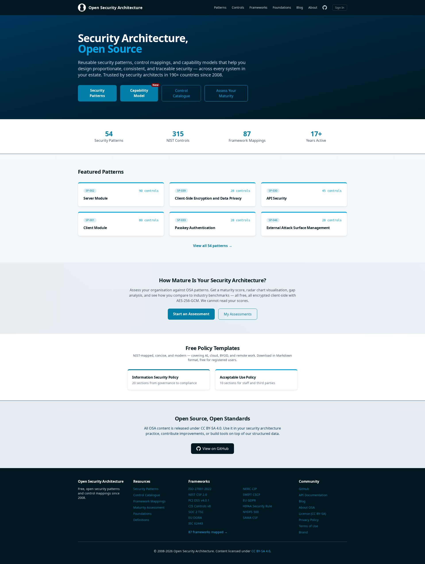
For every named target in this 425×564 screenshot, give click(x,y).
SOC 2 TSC (196, 512)
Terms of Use (308, 526)
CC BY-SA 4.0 (260, 551)
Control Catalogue (181, 93)
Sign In (339, 8)
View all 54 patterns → (212, 245)
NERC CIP (250, 489)
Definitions (141, 520)
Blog (299, 7)
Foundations (282, 7)
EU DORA (195, 517)
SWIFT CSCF (251, 494)
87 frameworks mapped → (208, 532)
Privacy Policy (309, 520)
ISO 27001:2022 (199, 489)
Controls (238, 7)
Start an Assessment (191, 313)
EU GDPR (249, 500)
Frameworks (258, 7)
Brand (303, 532)
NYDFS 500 (251, 512)
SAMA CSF (250, 517)
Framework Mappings (149, 501)
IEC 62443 (195, 523)
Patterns (220, 7)
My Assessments (238, 314)
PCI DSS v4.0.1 (198, 500)
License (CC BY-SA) (312, 513)
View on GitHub (216, 448)
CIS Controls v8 (199, 506)
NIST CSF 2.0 (197, 494)
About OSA (307, 507)
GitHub (304, 489)
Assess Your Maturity (226, 93)
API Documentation (313, 495)
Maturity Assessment (148, 507)
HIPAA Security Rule (257, 506)
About (312, 7)
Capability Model (144, 91)
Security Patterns (97, 93)
